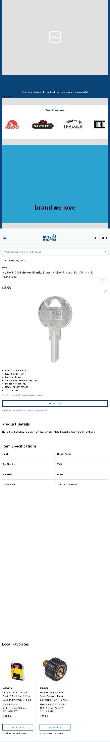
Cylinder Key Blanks (17, 260)
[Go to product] (18, 670)
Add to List (57, 403)
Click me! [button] (7, 96)
